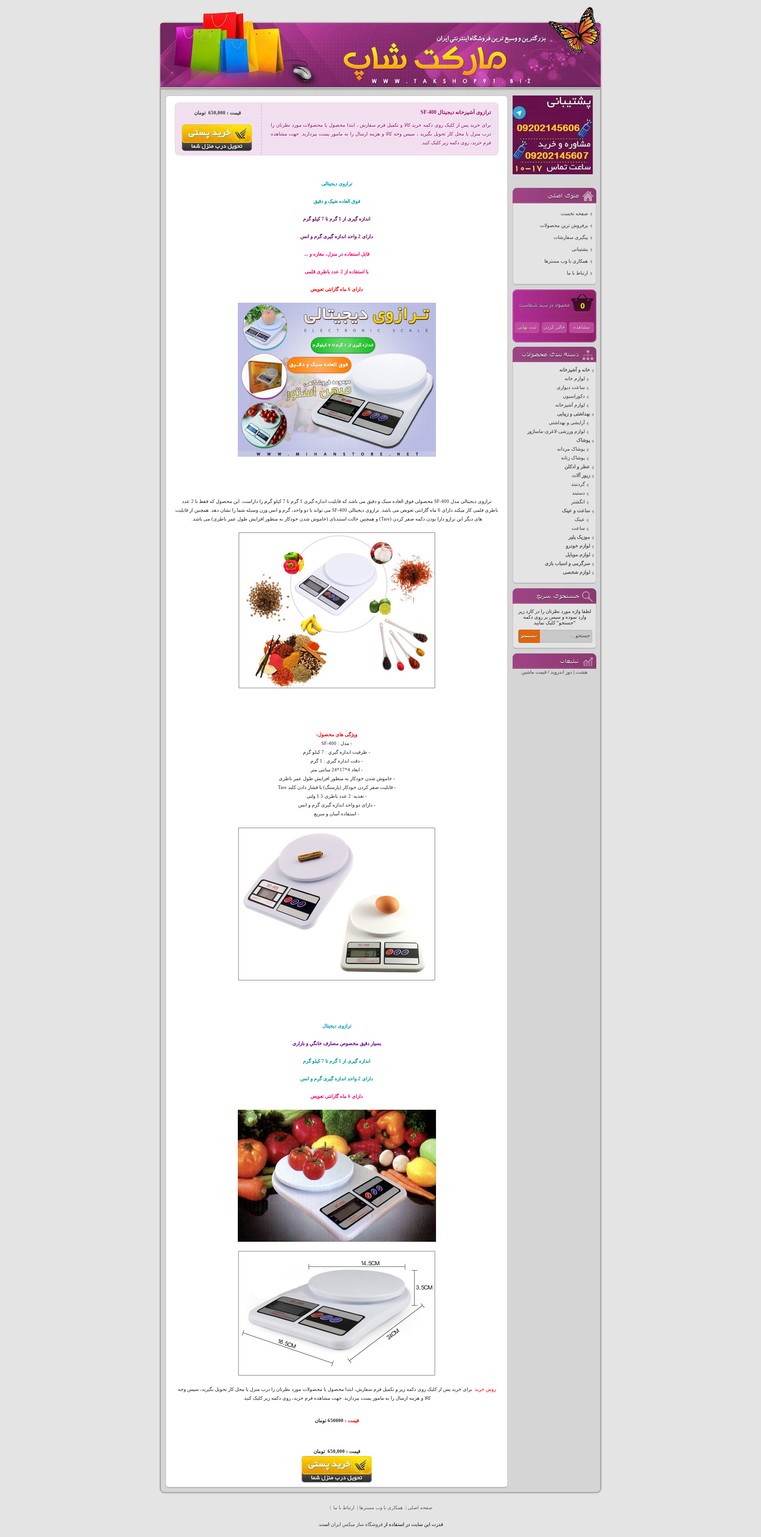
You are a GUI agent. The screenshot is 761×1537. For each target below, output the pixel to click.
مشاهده (581, 327)
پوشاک (583, 440)
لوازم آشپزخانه (570, 405)
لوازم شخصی (576, 572)
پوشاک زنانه (573, 457)
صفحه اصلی (420, 1507)
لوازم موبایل (577, 554)
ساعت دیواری (571, 387)
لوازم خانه (575, 378)
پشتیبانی (580, 249)
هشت (581, 672)
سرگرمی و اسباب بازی (567, 563)
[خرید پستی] (337, 1480)
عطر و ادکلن (577, 466)
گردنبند (578, 484)
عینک (580, 519)
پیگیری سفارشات (571, 237)
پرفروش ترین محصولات (564, 225)
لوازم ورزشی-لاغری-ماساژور (556, 431)
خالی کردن (554, 327)
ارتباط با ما (577, 273)
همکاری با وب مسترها (566, 261)
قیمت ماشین (534, 672)
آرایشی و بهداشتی (567, 422)
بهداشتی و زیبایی (573, 413)
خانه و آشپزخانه (574, 369)
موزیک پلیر (579, 537)
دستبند (578, 493)
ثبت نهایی (526, 327)
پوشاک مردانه (571, 449)
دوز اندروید (561, 672)
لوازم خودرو (578, 545)
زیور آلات (581, 475)
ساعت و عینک (576, 510)
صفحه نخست (574, 213)
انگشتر (578, 501)
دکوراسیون (574, 396)
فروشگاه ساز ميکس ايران (357, 1524)
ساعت (578, 528)
